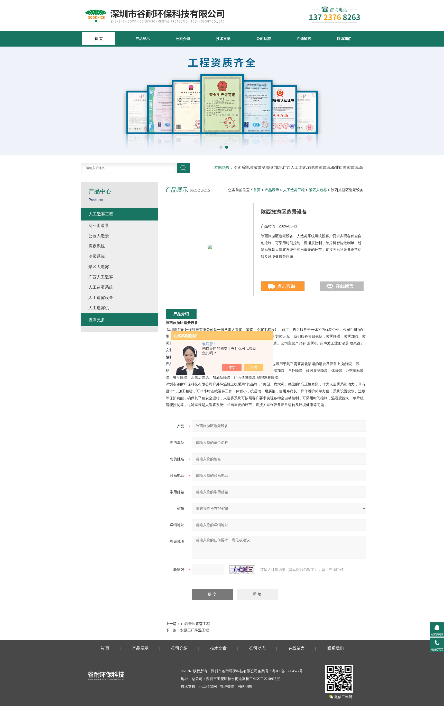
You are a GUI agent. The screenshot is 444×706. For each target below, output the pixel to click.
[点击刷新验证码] (242, 569)
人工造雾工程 (294, 190)
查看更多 (97, 319)
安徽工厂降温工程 (194, 630)
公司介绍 (183, 39)
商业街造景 (98, 225)
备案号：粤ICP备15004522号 (280, 671)
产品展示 (142, 39)
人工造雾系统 (100, 287)
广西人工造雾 (100, 277)
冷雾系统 (96, 256)
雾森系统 (96, 246)
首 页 (104, 648)
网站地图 (244, 687)
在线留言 (304, 39)
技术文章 (223, 39)
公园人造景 (98, 236)
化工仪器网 (208, 687)
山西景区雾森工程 (195, 624)
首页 (257, 190)
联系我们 (344, 39)
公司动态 (263, 39)
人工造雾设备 (100, 297)
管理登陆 (227, 687)
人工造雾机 (98, 308)
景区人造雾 (318, 190)
